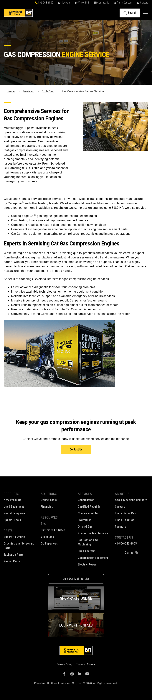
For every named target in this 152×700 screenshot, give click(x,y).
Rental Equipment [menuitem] (15, 513)
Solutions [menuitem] (49, 494)
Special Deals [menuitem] (12, 520)
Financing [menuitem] (47, 506)
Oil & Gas (48, 91)
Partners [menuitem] (120, 526)
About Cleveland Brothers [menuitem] (131, 500)
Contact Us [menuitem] (124, 537)
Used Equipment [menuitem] (14, 506)
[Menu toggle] (145, 13)
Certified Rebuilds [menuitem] (89, 506)
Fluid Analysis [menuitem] (87, 551)
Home (11, 91)
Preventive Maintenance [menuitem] (93, 533)
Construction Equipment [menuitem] (93, 558)
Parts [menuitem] (8, 531)
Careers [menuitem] (120, 506)
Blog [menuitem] (44, 523)
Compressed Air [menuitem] (88, 513)
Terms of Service (85, 664)
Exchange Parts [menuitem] (14, 554)
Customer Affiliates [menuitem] (53, 530)
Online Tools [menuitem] (49, 500)
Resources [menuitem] (49, 517)
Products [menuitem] (11, 494)
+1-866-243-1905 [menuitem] (126, 543)
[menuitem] (131, 553)
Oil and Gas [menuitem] (85, 526)
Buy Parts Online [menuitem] (14, 537)
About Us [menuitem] (122, 494)
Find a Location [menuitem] (124, 520)
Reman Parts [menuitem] (12, 561)
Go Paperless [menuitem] (49, 543)
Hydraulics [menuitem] (85, 520)
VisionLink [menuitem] (47, 537)
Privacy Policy (65, 664)
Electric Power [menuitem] (87, 564)
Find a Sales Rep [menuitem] (125, 513)
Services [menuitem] (85, 494)
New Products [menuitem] (13, 500)
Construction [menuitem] (86, 500)
